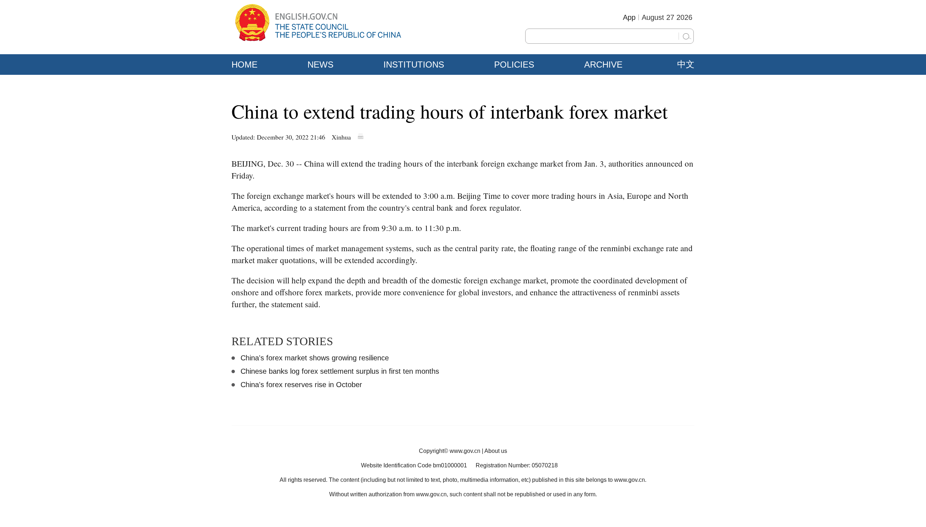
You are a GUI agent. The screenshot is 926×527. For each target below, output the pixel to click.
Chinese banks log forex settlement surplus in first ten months (340, 371)
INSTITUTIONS (413, 64)
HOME (245, 64)
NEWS (320, 64)
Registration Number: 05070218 (517, 465)
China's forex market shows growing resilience (315, 358)
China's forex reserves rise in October (301, 385)
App (629, 17)
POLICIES (514, 64)
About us (495, 451)
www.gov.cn (465, 451)
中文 (685, 64)
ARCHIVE (603, 64)
